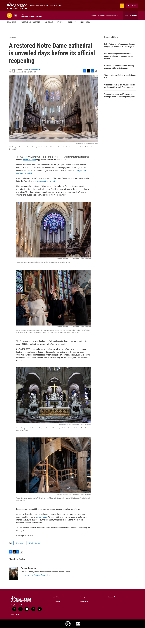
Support (72, 22)
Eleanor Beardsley (34, 70)
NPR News (12, 38)
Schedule (49, 22)
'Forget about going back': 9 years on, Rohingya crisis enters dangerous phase (119, 95)
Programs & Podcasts (30, 22)
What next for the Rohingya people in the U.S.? (120, 76)
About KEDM (84, 602)
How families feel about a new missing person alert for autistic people (119, 67)
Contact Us (111, 597)
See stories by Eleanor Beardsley (35, 575)
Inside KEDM (85, 22)
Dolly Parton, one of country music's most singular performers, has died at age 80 (120, 45)
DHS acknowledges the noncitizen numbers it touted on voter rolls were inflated (118, 56)
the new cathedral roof (45, 181)
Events (60, 22)
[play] (9, 15)
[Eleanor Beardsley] (13, 573)
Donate (133, 5)
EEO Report (56, 602)
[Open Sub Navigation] (18, 22)
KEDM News (11, 22)
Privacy (82, 597)
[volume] (16, 15)
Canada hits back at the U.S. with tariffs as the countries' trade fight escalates (119, 86)
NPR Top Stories (34, 543)
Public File (55, 597)
